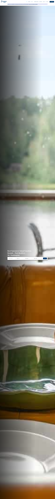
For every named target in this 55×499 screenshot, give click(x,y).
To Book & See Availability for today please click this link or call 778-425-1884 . (17, 4)
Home (26, 1)
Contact (47, 1)
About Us (44, 1)
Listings (29, 1)
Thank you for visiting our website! (33, 4)
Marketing (40, 1)
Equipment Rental (36, 1)
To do (32, 1)
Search (45, 258)
